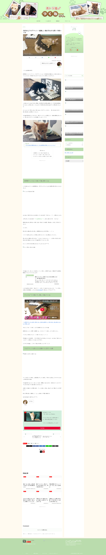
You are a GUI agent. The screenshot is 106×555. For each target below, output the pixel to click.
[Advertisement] (42, 169)
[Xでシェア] (29, 57)
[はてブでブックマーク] (42, 57)
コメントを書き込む (42, 529)
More (79, 33)
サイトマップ (44, 553)
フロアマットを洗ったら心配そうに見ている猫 (42, 156)
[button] (55, 446)
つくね (33, 443)
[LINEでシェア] (49, 57)
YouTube (39, 290)
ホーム (27, 553)
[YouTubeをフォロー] (43, 452)
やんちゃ (37, 443)
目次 (41, 150)
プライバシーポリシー (53, 553)
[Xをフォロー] (41, 452)
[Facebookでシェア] (36, 57)
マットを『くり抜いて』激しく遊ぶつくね (42, 154)
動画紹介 (25, 443)
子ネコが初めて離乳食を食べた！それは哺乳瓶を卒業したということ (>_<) (40, 145)
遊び (29, 443)
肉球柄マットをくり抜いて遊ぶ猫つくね (41, 152)
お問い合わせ (35, 553)
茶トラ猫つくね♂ (68, 152)
